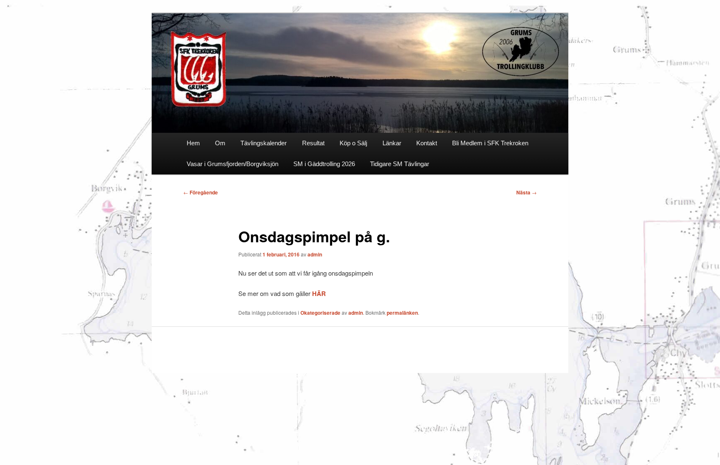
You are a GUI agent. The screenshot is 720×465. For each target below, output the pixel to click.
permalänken (402, 312)
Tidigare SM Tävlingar (399, 163)
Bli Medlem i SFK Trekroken (490, 143)
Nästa (526, 192)
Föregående (200, 192)
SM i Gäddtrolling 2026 (324, 163)
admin (315, 254)
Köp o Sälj (353, 143)
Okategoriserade (320, 312)
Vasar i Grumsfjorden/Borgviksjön (232, 163)
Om (220, 143)
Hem (193, 143)
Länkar (391, 143)
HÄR (319, 293)
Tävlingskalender (263, 143)
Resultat (313, 143)
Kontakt (426, 143)
